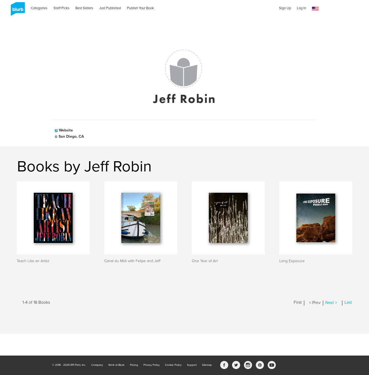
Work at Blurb (116, 365)
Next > (331, 302)
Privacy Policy (151, 365)
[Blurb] (16, 10)
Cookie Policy (173, 365)
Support (192, 365)
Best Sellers (84, 8)
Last (348, 302)
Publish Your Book (140, 8)
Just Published (110, 8)
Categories (39, 8)
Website (66, 130)
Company (97, 365)
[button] (315, 8)
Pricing (134, 365)
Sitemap (207, 365)
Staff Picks (61, 8)
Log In (301, 8)
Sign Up (285, 8)
